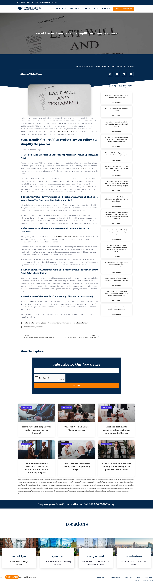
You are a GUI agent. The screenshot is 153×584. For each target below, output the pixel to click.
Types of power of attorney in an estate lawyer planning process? (116, 279)
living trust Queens (90, 479)
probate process (35, 208)
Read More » (116, 102)
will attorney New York (112, 485)
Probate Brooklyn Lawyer (25, 577)
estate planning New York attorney (56, 490)
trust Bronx (87, 485)
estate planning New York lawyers (110, 490)
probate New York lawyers (110, 488)
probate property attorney (119, 484)
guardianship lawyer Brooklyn (88, 491)
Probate (39, 327)
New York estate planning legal (53, 481)
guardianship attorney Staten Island (75, 491)
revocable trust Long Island (36, 485)
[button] (110, 74)
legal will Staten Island (51, 479)
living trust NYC (84, 479)
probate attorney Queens (33, 482)
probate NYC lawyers (109, 484)
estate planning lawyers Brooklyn (32, 490)
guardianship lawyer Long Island (100, 491)
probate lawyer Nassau (122, 482)
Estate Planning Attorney (52, 323)
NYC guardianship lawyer (75, 481)
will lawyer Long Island (39, 487)
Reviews (87, 9)
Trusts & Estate (32, 8)
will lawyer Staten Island (72, 487)
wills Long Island (77, 488)
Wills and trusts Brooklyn (90, 487)
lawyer (66, 323)
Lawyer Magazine (58, 488)
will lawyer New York (48, 487)
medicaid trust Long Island (119, 479)
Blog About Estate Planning (90, 66)
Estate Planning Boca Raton (40, 488)
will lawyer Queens (63, 487)
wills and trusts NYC (120, 487)
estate (25, 323)
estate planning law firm (31, 9)
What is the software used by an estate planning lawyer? (116, 308)
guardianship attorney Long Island (24, 491)
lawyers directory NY (46, 485)
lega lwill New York (30, 479)
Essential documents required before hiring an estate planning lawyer (116, 124)
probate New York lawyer (91, 484)
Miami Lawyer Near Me (50, 488)
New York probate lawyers (64, 481)
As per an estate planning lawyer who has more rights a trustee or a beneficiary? (116, 199)
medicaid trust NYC (22, 481)
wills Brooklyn (32, 488)
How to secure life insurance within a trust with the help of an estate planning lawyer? (116, 293)
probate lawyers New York (26, 484)
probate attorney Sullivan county (65, 482)
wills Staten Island (90, 488)
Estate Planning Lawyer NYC (124, 491)
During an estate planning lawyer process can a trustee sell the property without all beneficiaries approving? (116, 215)
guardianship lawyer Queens (24, 493)
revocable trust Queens (74, 485)
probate (80, 168)
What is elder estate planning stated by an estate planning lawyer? (117, 232)
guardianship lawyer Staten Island (36, 493)
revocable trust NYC (65, 485)
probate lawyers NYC (36, 484)
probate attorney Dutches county (87, 481)
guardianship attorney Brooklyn (124, 490)
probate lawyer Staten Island (47, 484)
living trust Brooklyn (59, 479)
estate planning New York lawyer (97, 490)
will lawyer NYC (56, 487)
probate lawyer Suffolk (57, 484)
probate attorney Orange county (124, 481)
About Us (60, 9)
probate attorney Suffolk (54, 482)
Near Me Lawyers (53, 493)
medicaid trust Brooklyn (108, 479)
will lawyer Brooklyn (31, 487)
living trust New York (76, 479)
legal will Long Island (22, 479)
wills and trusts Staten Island (23, 488)
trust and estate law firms (121, 488)
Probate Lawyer (83, 323)
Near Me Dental (46, 493)
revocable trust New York (56, 485)
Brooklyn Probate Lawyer (69, 132)
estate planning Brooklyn (44, 490)
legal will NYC (37, 479)
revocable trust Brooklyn (26, 485)
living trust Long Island (68, 479)
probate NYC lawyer (101, 484)
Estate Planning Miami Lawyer (68, 488)
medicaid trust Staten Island (41, 481)
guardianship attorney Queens (62, 491)
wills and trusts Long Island (100, 487)
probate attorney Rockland (43, 482)
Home (78, 66)
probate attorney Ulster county (78, 482)
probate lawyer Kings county (100, 482)
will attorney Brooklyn (94, 485)
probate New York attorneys (80, 484)
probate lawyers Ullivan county (68, 484)
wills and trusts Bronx (81, 487)
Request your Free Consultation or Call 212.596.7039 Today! (76, 504)
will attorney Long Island (103, 485)
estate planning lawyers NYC (99, 488)
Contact (106, 9)
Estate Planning (35, 323)
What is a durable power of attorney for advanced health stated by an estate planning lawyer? (116, 248)
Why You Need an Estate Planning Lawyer (116, 110)
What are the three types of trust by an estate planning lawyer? (116, 154)
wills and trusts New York (111, 487)
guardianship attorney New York (38, 491)
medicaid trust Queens (30, 481)
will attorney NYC (120, 485)
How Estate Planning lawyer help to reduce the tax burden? (116, 96)
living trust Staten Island (99, 479)
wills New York (83, 488)
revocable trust (82, 485)
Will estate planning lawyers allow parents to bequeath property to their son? (116, 168)
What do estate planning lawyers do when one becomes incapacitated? (116, 265)
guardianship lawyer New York (113, 491)
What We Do (74, 9)
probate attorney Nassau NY (112, 481)
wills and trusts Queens (128, 487)
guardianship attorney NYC (50, 491)
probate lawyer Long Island (111, 482)
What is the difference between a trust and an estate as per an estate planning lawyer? (116, 139)
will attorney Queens (129, 485)
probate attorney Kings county (100, 481)
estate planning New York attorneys (70, 490)
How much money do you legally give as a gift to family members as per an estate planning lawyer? (116, 184)
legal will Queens (43, 479)
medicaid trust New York (129, 479)
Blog (96, 9)
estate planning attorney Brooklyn (83, 490)
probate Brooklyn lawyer (90, 482)
